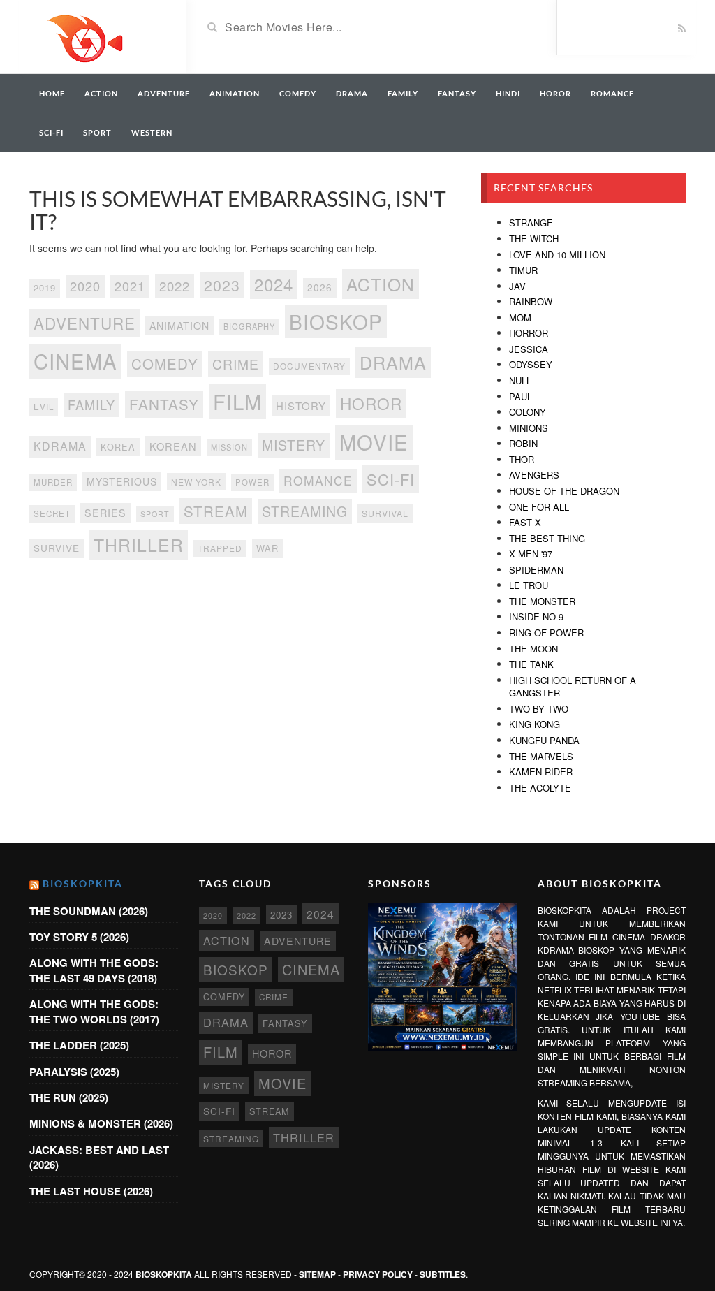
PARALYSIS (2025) (74, 1071)
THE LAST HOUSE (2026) (91, 1191)
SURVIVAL (385, 513)
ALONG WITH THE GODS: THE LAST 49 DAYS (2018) (94, 970)
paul (520, 396)
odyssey (530, 364)
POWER (252, 482)
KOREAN (173, 446)
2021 (130, 286)
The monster (542, 601)
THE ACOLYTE (540, 787)
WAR (267, 548)
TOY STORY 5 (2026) (79, 936)
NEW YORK (196, 482)
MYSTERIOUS (122, 481)
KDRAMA (60, 446)
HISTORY (301, 405)
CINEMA (75, 360)
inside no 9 (536, 616)
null (520, 380)
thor (521, 459)
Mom (520, 317)
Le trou (528, 585)
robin (523, 443)
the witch (534, 238)
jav (517, 286)
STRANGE (531, 222)
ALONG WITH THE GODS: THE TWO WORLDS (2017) (94, 1011)
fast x (525, 522)
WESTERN (151, 132)
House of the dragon (564, 490)
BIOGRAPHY (249, 326)
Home (52, 93)
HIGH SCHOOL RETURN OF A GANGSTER (572, 686)
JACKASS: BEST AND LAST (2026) (99, 1157)
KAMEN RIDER (541, 771)
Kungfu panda (544, 740)
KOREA (118, 446)
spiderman (536, 569)
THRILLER (139, 544)
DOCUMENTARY (309, 366)
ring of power (546, 632)
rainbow (530, 301)
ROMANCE (612, 93)
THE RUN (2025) (68, 1097)
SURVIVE (57, 548)
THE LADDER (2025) (79, 1045)
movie (373, 441)
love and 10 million (557, 254)
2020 (85, 286)
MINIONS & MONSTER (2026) (101, 1123)
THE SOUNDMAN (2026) (88, 911)
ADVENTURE (164, 93)
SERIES (105, 513)
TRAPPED (220, 548)
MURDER (53, 482)
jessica (528, 349)
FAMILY (403, 93)
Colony (527, 411)
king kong (534, 724)
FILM (237, 401)
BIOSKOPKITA (83, 883)
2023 (222, 285)
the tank (531, 664)
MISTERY (293, 445)
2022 (174, 286)
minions (528, 428)
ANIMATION (234, 93)
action (380, 284)
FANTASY (457, 93)
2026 (319, 287)
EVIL (44, 406)
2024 (273, 284)
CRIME (235, 363)
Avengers (534, 474)
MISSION (229, 447)
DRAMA (352, 93)
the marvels (541, 756)
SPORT (97, 132)
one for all (539, 506)
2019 (45, 287)
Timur (523, 270)
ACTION (101, 93)
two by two (538, 708)
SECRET (52, 513)
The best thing (547, 538)
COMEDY (297, 93)
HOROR (555, 93)
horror (528, 333)
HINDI (508, 93)
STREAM (216, 510)
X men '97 (530, 553)
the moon (533, 648)
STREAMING (305, 511)
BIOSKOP (336, 321)
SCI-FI (51, 132)
